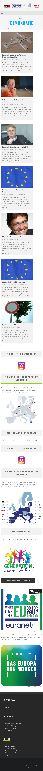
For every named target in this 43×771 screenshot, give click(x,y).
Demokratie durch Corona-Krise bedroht (15, 147)
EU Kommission (10, 746)
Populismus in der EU (9, 325)
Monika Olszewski (9, 284)
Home (3, 29)
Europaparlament (10, 749)
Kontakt (7, 707)
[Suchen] (41, 13)
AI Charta (8, 755)
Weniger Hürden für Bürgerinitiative (14, 282)
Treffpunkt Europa (11, 726)
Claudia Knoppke (9, 104)
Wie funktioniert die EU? (13, 751)
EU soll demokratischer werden (12, 237)
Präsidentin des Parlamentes (14, 753)
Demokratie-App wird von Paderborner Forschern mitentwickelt (14, 56)
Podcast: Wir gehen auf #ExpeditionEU (15, 441)
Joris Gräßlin (8, 327)
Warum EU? (8, 730)
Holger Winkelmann (9, 59)
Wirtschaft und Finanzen (13, 724)
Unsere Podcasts (10, 728)
